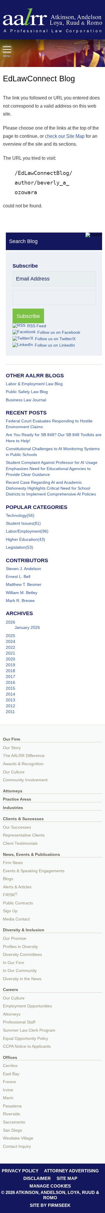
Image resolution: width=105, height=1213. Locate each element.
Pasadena (12, 1106)
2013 (10, 700)
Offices (10, 1057)
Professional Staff (19, 1022)
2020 (10, 659)
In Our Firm (13, 963)
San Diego (12, 1130)
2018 (10, 670)
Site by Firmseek (50, 1205)
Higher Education (22, 539)
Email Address (33, 279)
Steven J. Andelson (23, 568)
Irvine (8, 1090)
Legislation (16, 547)
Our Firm (11, 739)
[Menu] (7, 49)
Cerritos (10, 1066)
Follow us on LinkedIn (55, 345)
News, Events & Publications (31, 854)
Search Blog (23, 241)
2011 (10, 711)
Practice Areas (17, 799)
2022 (10, 647)
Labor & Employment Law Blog (34, 383)
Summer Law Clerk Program (29, 1030)
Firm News (13, 863)
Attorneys (12, 791)
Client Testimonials (20, 843)
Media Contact (16, 919)
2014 (10, 694)
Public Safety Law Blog (27, 391)
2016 (10, 682)
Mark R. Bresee (20, 600)
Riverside (11, 1114)
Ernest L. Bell (18, 576)
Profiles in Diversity (20, 946)
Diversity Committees (22, 954)
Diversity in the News (22, 979)
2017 (10, 676)
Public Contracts (18, 903)
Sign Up (10, 911)
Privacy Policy (20, 1170)
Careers (10, 989)
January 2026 (27, 627)
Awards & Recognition (23, 764)
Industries (13, 808)
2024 (10, 641)
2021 (10, 653)
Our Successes (17, 827)
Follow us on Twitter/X (55, 338)
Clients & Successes (23, 819)
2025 (10, 635)
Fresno (9, 1082)
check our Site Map (65, 136)
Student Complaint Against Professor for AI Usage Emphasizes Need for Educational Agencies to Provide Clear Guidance (51, 468)
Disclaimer (37, 1178)
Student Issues (19, 523)
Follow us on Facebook (58, 332)
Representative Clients (24, 835)
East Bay (11, 1074)
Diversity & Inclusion (23, 930)
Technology (16, 515)
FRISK (10, 895)
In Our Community (20, 970)
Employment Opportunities (27, 1006)
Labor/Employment (23, 531)
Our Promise (14, 938)
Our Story (12, 748)
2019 (10, 665)
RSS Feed (36, 326)
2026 (10, 622)
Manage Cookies (50, 1185)
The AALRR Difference (24, 755)
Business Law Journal (26, 400)
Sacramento (14, 1122)
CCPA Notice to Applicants (27, 1046)
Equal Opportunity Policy (25, 1038)
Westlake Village (18, 1138)
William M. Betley (21, 592)
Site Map (67, 1178)
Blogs (8, 879)
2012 (10, 705)
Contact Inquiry (17, 1146)
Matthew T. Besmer (23, 584)
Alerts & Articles (17, 887)
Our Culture (13, 772)
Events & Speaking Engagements (33, 871)
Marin (8, 1098)
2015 (10, 688)
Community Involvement (25, 780)
